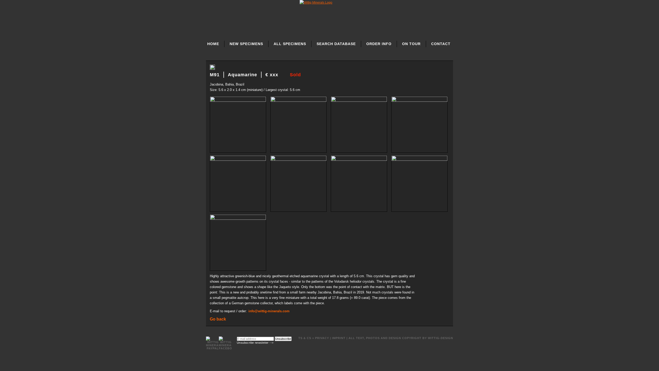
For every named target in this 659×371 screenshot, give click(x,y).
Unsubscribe (283, 338)
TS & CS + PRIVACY (313, 338)
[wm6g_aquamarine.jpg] (359, 160)
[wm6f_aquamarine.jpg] (299, 160)
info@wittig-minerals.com (269, 311)
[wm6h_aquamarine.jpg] (419, 160)
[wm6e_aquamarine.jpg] (238, 160)
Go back (218, 319)
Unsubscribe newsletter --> (255, 342)
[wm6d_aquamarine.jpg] (419, 101)
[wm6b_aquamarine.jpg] (299, 101)
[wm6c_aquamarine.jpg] (359, 101)
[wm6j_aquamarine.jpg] (238, 219)
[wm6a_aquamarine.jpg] (238, 101)
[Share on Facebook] (212, 69)
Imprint (338, 338)
